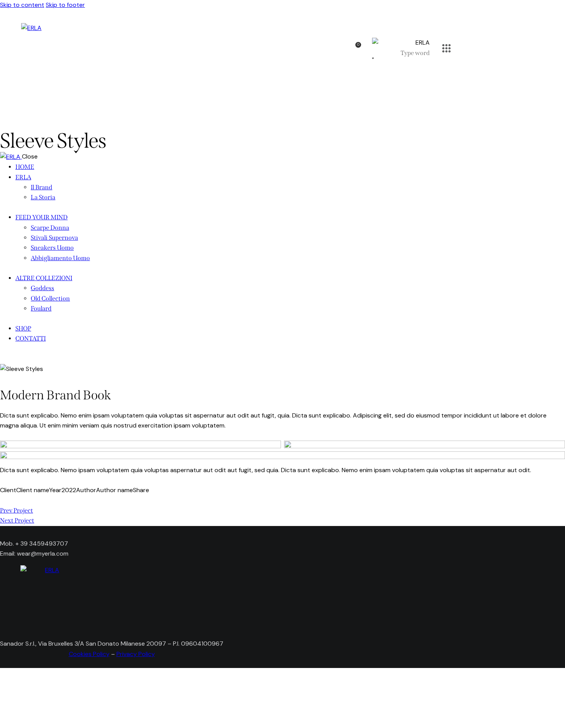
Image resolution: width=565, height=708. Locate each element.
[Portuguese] (56, 627)
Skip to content (22, 5)
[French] (43, 627)
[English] (18, 627)
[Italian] (5, 627)
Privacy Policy (135, 654)
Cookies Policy (89, 654)
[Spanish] (31, 627)
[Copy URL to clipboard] (39, 500)
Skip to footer (65, 5)
